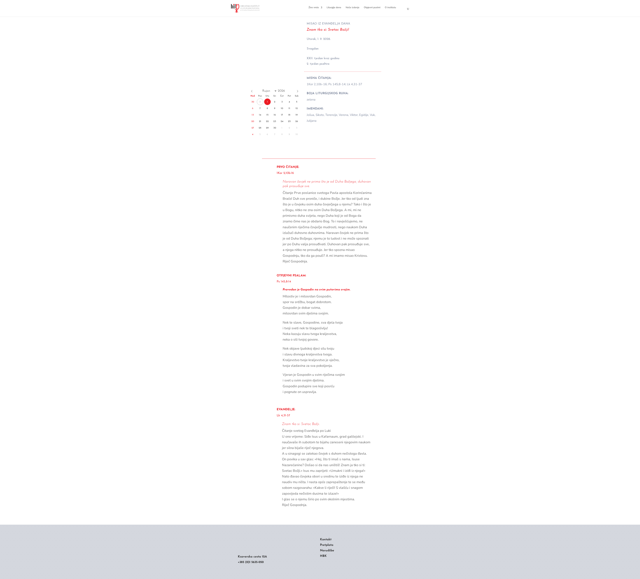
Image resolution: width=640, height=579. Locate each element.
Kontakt (326, 539)
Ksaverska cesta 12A (252, 556)
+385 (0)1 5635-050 (251, 562)
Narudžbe (327, 550)
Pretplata (326, 545)
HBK (323, 556)
